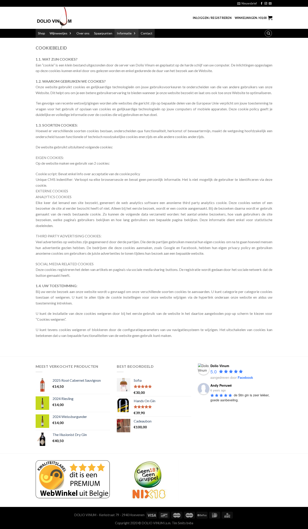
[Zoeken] (268, 33)
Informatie (124, 33)
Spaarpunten (103, 33)
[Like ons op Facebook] (261, 3)
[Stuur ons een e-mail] (270, 3)
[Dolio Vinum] (54, 18)
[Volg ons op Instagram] (265, 3)
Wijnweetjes (58, 33)
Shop (41, 33)
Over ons (83, 33)
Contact (146, 33)
